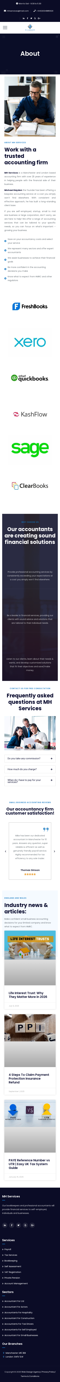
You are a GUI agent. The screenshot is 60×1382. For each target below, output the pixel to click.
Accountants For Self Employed (20, 1329)
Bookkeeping (11, 1260)
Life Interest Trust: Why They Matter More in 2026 (28, 995)
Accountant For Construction (19, 1318)
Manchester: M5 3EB (15, 1352)
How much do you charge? (22, 769)
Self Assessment (13, 1266)
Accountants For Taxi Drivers (19, 1323)
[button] (30, 759)
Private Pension (12, 1277)
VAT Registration (13, 1272)
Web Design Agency (31, 1371)
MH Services (11, 172)
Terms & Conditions (30, 1376)
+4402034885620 (44, 10)
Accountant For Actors (16, 1306)
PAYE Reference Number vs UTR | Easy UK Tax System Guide (29, 1164)
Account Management (16, 1283)
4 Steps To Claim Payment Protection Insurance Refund (29, 1078)
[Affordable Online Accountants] (30, 28)
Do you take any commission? (24, 758)
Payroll (8, 1249)
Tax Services (11, 1255)
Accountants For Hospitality (18, 1312)
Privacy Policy (48, 1371)
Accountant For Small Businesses (21, 1335)
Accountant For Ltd (14, 1301)
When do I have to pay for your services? (24, 781)
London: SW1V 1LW (14, 1356)
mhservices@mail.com (18, 10)
